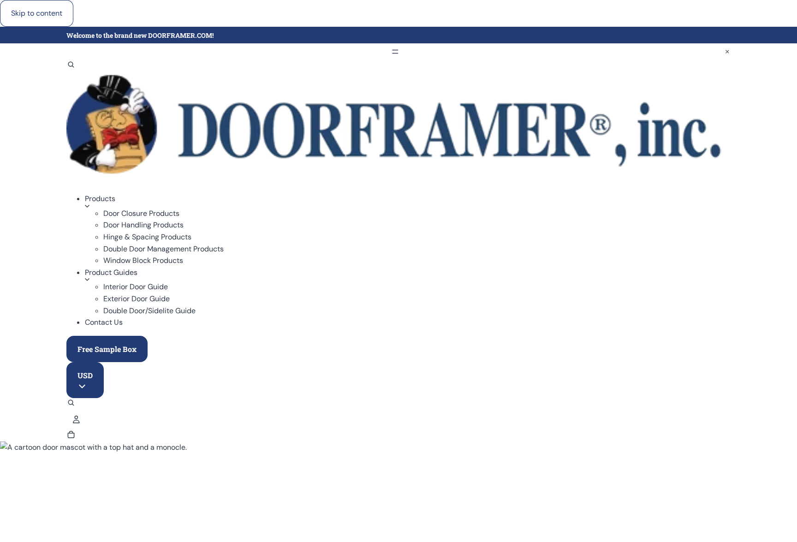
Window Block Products (143, 260)
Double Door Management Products (163, 249)
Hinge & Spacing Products (147, 237)
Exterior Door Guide (136, 299)
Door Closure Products (141, 213)
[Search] (71, 65)
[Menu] (398, 51)
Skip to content (36, 13)
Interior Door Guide (135, 287)
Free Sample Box (107, 349)
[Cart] (71, 435)
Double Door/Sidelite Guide (149, 311)
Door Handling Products (143, 225)
